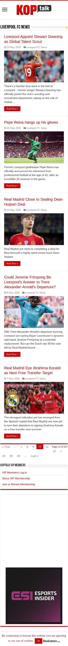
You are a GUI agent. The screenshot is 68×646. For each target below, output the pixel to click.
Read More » (12, 108)
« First (6, 446)
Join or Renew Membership (18, 484)
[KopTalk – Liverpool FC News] (34, 9)
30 (11, 455)
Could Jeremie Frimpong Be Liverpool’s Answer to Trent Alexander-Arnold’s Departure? (30, 282)
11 (47, 446)
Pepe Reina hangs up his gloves (31, 122)
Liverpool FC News (36, 47)
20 (3, 455)
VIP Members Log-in (14, 472)
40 (18, 455)
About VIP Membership (16, 478)
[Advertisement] (34, 530)
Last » (34, 455)
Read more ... (51, 640)
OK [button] (38, 641)
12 (54, 451)
